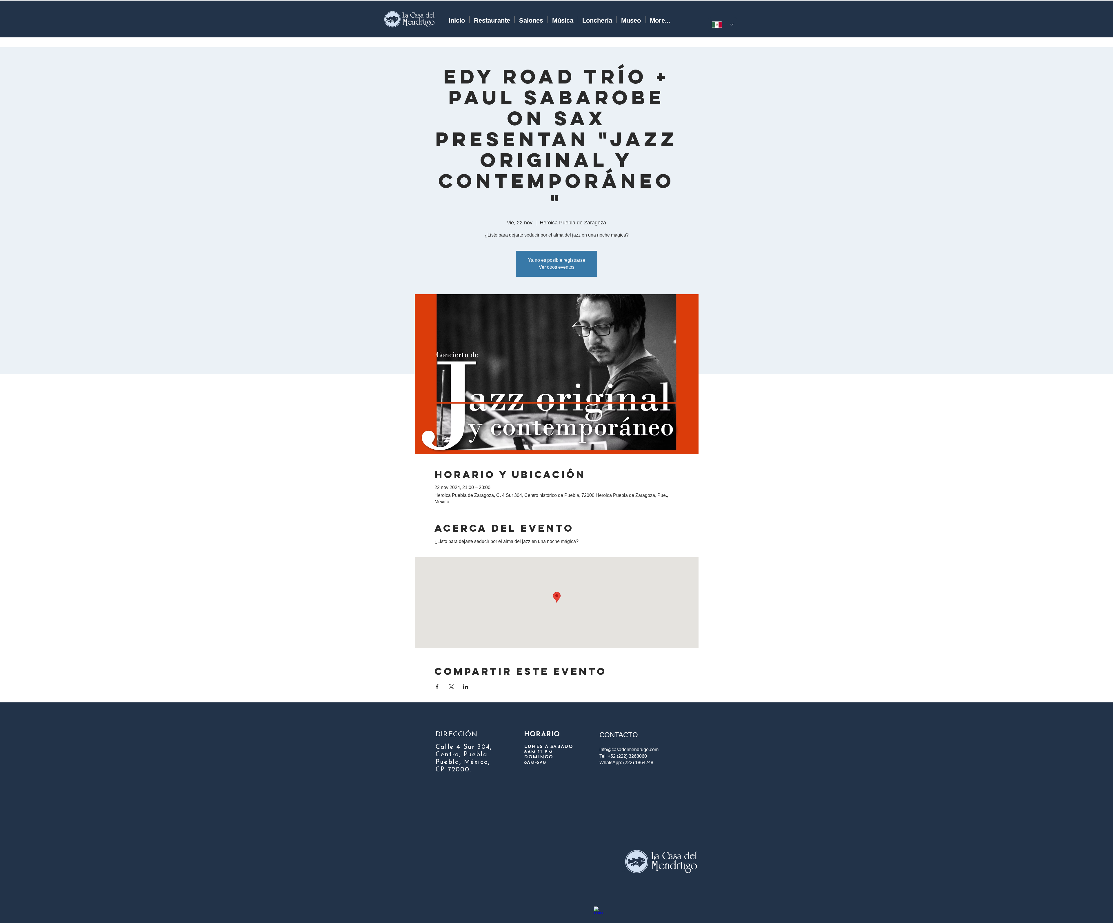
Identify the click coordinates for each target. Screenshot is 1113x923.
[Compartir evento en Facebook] (437, 686)
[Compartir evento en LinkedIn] (465, 686)
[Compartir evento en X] (451, 686)
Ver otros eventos (556, 267)
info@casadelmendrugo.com (629, 749)
